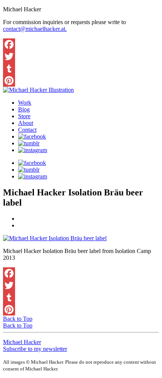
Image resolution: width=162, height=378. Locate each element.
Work (24, 102)
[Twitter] (81, 56)
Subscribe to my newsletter (35, 349)
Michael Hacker (22, 342)
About (25, 123)
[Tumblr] (81, 68)
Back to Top (17, 319)
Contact (27, 130)
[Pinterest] (81, 81)
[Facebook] (81, 44)
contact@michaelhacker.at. (35, 29)
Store (24, 116)
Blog (24, 109)
